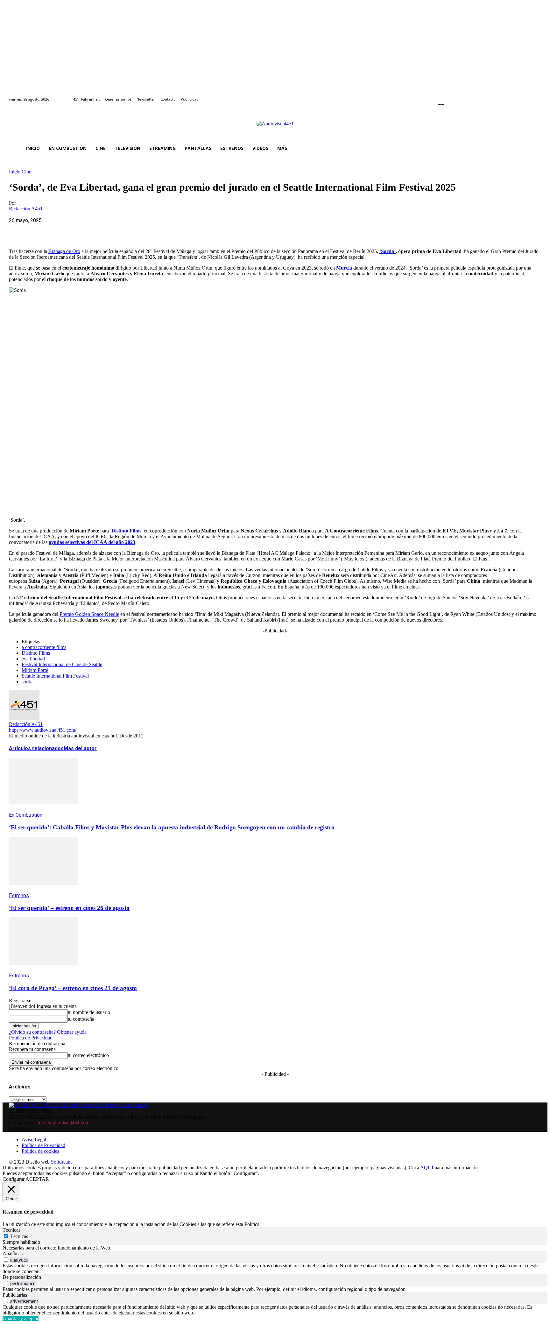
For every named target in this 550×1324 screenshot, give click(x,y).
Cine (26, 171)
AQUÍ (426, 1167)
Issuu (440, 104)
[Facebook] (438, 95)
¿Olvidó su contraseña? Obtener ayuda (48, 1032)
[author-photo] (24, 718)
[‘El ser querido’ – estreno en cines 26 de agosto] (43, 889)
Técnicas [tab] (11, 1230)
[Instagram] (445, 95)
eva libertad (33, 658)
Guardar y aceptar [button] (21, 1318)
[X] (42, 230)
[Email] (111, 230)
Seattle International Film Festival (55, 676)
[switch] (6, 1259)
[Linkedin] (452, 95)
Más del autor (80, 748)
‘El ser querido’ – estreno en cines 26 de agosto (69, 908)
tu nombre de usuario (89, 1012)
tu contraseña (81, 1019)
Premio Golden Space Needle (89, 614)
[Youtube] (467, 95)
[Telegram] (133, 230)
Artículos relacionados (36, 748)
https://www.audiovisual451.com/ (42, 730)
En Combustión (25, 815)
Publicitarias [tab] (15, 1295)
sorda (27, 681)
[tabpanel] (275, 1248)
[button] (533, 148)
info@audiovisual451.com (62, 1122)
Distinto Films (126, 530)
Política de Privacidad (31, 1037)
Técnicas (19, 1236)
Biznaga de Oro (64, 251)
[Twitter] (460, 95)
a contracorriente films (44, 647)
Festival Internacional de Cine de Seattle (62, 664)
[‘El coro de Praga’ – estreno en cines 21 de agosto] (43, 969)
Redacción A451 (26, 208)
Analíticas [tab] (13, 1253)
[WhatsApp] (65, 230)
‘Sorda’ (387, 251)
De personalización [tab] (22, 1277)
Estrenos (19, 895)
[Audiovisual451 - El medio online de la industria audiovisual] (275, 127)
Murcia (344, 268)
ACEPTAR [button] (37, 1179)
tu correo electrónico (88, 1055)
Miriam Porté (35, 670)
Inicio (14, 171)
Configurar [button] (14, 1179)
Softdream (61, 1162)
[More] (157, 230)
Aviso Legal (34, 1139)
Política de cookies (40, 1151)
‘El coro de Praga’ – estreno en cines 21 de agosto (73, 988)
